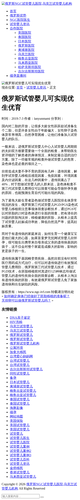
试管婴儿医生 (20, 438)
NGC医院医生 (20, 19)
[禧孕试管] (37, 3)
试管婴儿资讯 (20, 24)
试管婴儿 (16, 433)
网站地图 (16, 416)
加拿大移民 (18, 352)
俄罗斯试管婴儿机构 (24, 343)
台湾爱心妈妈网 (21, 356)
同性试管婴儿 (20, 373)
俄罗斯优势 (18, 15)
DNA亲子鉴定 (20, 317)
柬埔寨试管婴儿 (21, 386)
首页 (13, 11)
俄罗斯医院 (26, 45)
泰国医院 (24, 37)
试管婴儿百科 (20, 459)
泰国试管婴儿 (20, 399)
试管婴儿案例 (20, 446)
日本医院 (24, 41)
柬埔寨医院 (26, 50)
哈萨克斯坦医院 (29, 67)
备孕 (13, 378)
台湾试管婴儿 (20, 360)
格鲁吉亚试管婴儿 (23, 390)
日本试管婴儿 (20, 382)
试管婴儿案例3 (20, 455)
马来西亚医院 (28, 62)
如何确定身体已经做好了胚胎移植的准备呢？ (37, 296)
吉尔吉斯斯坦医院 (31, 71)
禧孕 (13, 412)
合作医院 (16, 28)
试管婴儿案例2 (20, 451)
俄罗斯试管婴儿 (21, 335)
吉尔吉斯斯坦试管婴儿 (26, 369)
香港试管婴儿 (20, 472)
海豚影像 (16, 408)
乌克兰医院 (26, 54)
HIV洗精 (16, 322)
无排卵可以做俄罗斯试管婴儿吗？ (26, 300)
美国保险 (16, 420)
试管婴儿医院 (20, 442)
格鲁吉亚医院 (28, 58)
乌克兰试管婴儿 (21, 326)
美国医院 (24, 32)
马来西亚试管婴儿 (23, 476)
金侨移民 (16, 468)
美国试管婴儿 (20, 425)
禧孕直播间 (18, 75)
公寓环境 (16, 347)
